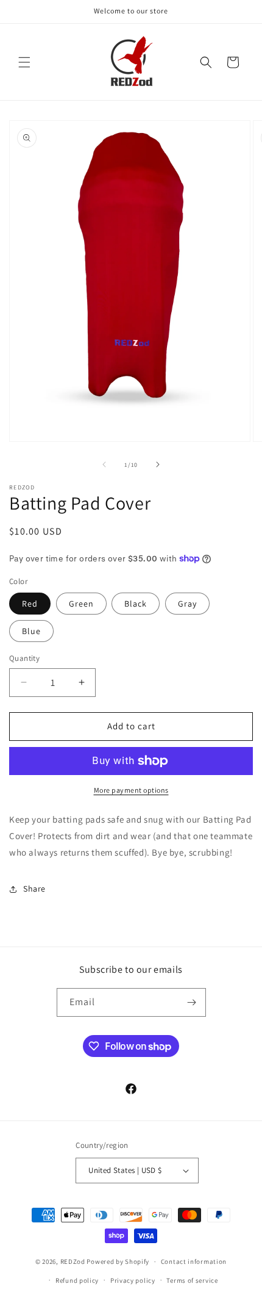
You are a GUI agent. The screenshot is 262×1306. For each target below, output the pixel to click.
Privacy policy (132, 1280)
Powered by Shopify (118, 1261)
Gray (187, 603)
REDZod (72, 1261)
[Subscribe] (192, 1002)
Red (30, 603)
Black (135, 603)
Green (81, 603)
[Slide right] (157, 464)
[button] (24, 62)
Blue (31, 631)
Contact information (194, 1261)
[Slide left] (104, 464)
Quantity (24, 658)
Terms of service (192, 1280)
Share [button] (34, 888)
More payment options (131, 790)
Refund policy (77, 1280)
